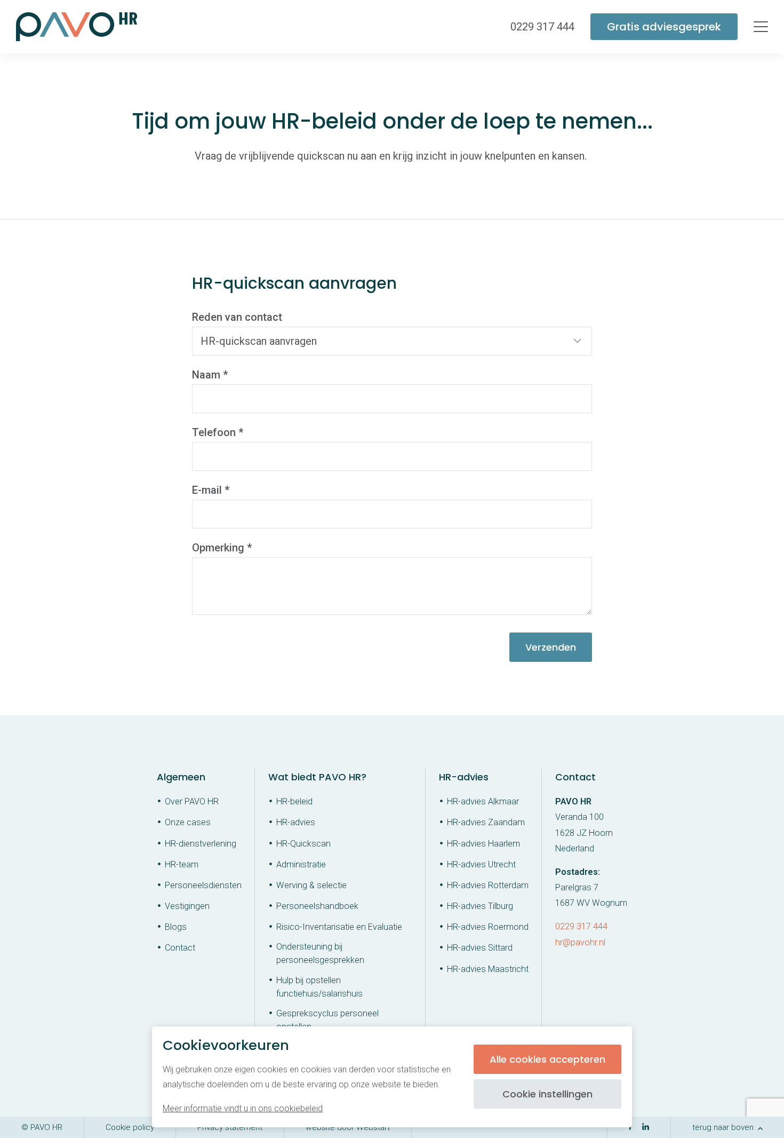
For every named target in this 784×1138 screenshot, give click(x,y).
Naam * (210, 374)
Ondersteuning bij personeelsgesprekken (320, 953)
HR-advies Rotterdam (488, 885)
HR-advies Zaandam (486, 822)
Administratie (301, 864)
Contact (180, 948)
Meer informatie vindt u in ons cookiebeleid (243, 1108)
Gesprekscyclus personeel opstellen (327, 1020)
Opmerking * (222, 547)
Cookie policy (130, 1127)
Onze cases (188, 822)
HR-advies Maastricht (488, 969)
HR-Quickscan (303, 844)
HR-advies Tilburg (480, 906)
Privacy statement (229, 1127)
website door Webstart (348, 1127)
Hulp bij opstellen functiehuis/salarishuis (319, 987)
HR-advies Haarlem (483, 844)
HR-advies (295, 822)
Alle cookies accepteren (547, 1059)
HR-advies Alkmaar (483, 801)
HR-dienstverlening (200, 844)
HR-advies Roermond (488, 927)
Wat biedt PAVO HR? (317, 777)
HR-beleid (294, 801)
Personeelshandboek (317, 906)
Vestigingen (187, 906)
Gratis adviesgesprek (664, 26)
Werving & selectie (311, 885)
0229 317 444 (581, 926)
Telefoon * (217, 432)
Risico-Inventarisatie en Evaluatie (339, 927)
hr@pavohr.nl (580, 942)
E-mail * (210, 490)
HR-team (181, 864)
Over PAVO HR (192, 801)
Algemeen (181, 777)
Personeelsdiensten (203, 885)
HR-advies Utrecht (481, 864)
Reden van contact (237, 317)
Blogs (176, 927)
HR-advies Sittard (480, 948)
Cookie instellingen (547, 1094)
